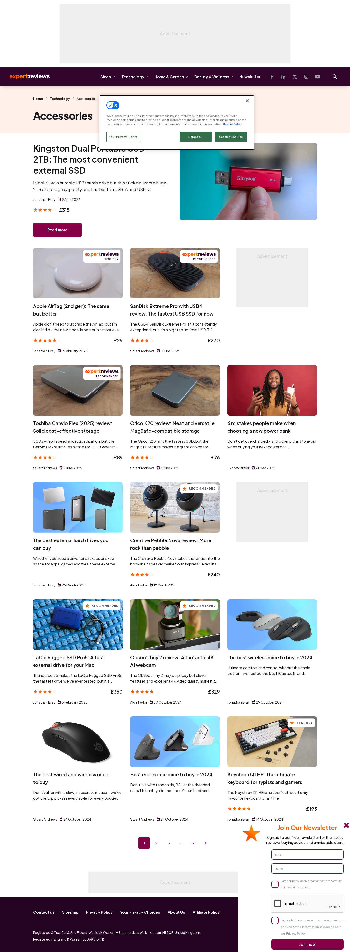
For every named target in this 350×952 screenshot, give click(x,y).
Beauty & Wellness (211, 76)
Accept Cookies (231, 137)
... (181, 842)
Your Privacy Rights (123, 137)
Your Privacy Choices (140, 912)
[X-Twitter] (294, 76)
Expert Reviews (26, 76)
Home (38, 98)
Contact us (44, 912)
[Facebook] (272, 76)
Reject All (195, 137)
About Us (176, 912)
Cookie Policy (232, 124)
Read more (57, 229)
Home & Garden (169, 76)
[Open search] (334, 76)
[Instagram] (306, 76)
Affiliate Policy (206, 912)
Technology (132, 76)
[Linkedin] (283, 76)
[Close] (247, 101)
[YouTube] (317, 76)
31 (193, 842)
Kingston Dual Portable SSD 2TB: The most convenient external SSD (89, 159)
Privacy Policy (99, 912)
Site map (70, 912)
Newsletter (250, 76)
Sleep (105, 76)
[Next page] (206, 843)
